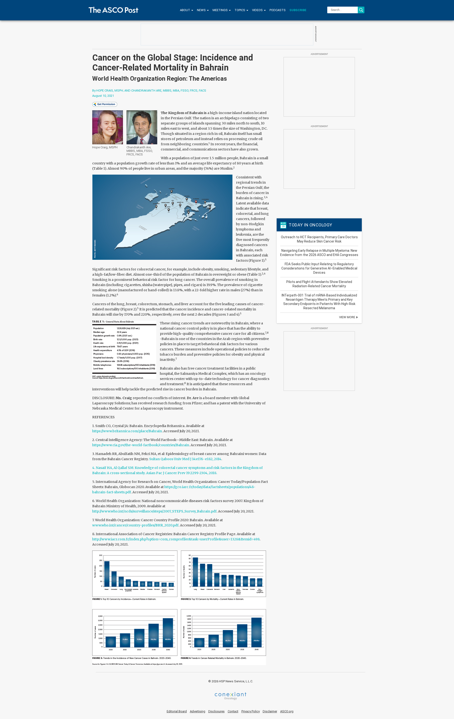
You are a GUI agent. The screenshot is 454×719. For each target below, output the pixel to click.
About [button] (185, 10)
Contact (233, 711)
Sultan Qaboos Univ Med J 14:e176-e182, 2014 (185, 459)
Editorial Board (177, 711)
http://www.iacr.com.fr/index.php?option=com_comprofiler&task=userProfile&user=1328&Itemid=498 (176, 539)
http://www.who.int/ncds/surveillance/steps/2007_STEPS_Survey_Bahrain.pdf (154, 511)
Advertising (197, 711)
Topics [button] (240, 10)
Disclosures (216, 711)
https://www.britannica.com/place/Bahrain (127, 431)
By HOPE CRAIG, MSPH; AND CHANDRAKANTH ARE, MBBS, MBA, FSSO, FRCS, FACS (149, 90)
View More (347, 317)
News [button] (201, 10)
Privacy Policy (250, 711)
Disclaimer (270, 711)
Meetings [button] (220, 10)
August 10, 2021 (103, 95)
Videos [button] (257, 10)
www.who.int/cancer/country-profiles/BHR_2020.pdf (135, 525)
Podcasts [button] (278, 10)
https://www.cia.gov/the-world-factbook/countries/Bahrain (140, 445)
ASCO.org (286, 711)
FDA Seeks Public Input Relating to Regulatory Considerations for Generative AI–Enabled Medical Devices (319, 268)
